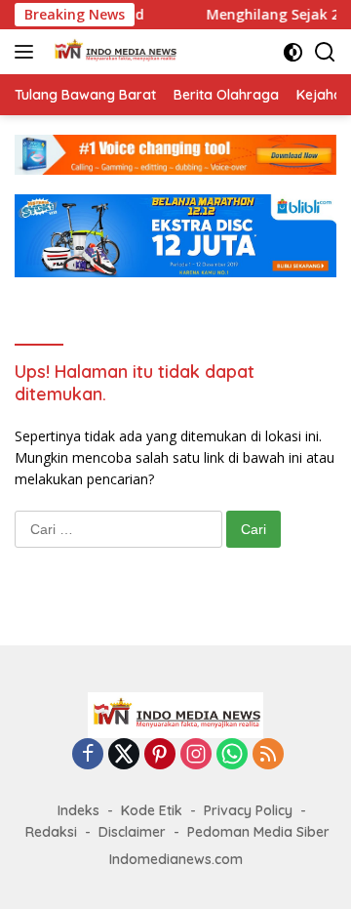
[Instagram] (196, 755)
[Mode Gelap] (293, 52)
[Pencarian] (325, 52)
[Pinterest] (160, 755)
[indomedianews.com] (112, 51)
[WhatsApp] (232, 755)
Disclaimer (132, 832)
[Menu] (28, 51)
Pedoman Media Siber (258, 832)
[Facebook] (87, 755)
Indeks (78, 810)
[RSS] (268, 755)
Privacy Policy (248, 810)
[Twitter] (123, 755)
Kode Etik (151, 810)
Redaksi (51, 832)
